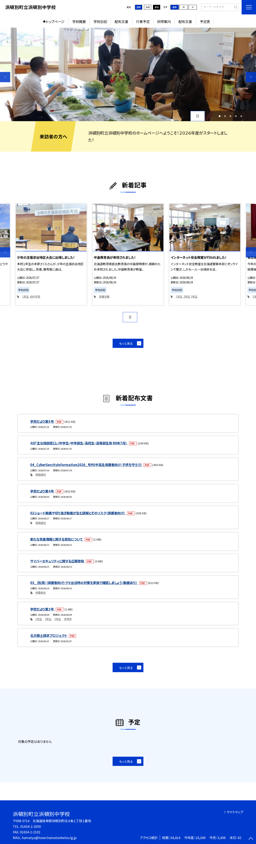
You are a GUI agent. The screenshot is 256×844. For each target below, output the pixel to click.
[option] (128, 74)
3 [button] (230, 116)
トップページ (55, 21)
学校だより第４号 (42, 491)
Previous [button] (5, 77)
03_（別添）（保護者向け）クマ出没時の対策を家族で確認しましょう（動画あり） (84, 582)
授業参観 (104, 296)
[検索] (235, 7)
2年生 (186, 296)
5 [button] (241, 116)
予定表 (205, 21)
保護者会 (40, 592)
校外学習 (35, 296)
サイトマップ (235, 812)
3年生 (194, 296)
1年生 (25, 296)
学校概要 (79, 21)
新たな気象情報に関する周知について (56, 539)
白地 (148, 7)
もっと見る (126, 343)
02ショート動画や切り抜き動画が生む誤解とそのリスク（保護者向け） (78, 513)
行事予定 (143, 21)
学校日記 (100, 21)
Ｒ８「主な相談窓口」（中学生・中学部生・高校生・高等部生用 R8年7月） (79, 443)
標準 (175, 7)
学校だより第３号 (42, 609)
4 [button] (236, 116)
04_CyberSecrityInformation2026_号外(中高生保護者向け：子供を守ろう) (86, 464)
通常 (139, 7)
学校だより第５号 (42, 421)
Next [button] (251, 77)
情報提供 (40, 474)
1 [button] (219, 116)
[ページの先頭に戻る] (251, 839)
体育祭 (68, 619)
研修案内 (164, 21)
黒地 (157, 7)
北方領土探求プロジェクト (49, 635)
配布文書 (121, 21)
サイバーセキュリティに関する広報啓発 (57, 561)
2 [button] (225, 116)
